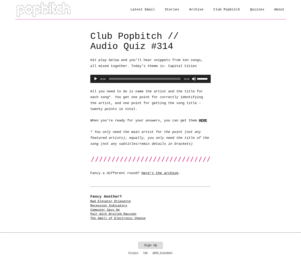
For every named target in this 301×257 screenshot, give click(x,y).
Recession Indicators (108, 205)
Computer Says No (105, 210)
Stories (172, 9)
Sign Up (150, 245)
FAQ (145, 252)
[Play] (96, 79)
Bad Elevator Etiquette (110, 201)
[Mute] (194, 79)
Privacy (133, 252)
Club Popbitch (226, 9)
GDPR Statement (163, 252)
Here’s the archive (159, 173)
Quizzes (257, 9)
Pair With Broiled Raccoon (113, 214)
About (279, 9)
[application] (150, 79)
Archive (196, 9)
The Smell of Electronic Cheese (118, 218)
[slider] (203, 78)
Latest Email (142, 9)
